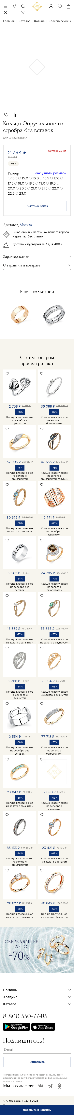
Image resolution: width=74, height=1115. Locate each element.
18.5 (32, 183)
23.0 (22, 193)
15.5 (14, 178)
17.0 (56, 178)
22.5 (11, 193)
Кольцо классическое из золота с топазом (19, 530)
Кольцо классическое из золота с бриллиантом (54, 420)
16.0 (36, 178)
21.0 (34, 188)
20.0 (11, 188)
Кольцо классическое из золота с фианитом (19, 641)
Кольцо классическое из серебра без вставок (19, 586)
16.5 (46, 178)
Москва (14, 6)
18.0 (21, 183)
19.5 (53, 183)
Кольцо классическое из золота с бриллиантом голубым (54, 476)
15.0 (25, 178)
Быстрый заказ (37, 206)
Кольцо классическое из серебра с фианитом (19, 420)
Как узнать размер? (51, 173)
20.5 (23, 188)
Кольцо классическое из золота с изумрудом (54, 641)
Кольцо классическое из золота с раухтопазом (54, 586)
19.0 (42, 183)
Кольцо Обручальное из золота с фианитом (54, 915)
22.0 (55, 188)
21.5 (45, 188)
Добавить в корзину (37, 1109)
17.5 (10, 183)
